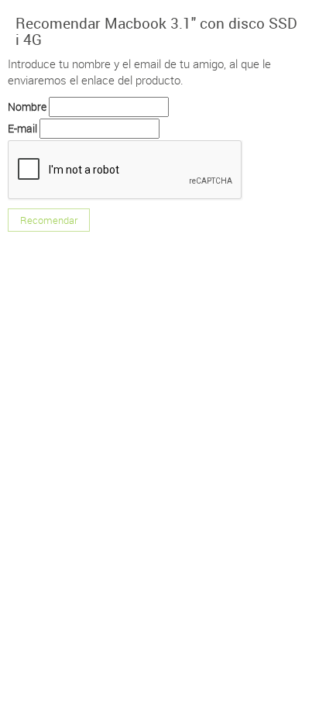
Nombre (27, 106)
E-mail (22, 128)
